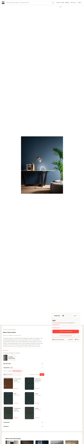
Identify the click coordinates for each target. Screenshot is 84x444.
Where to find (57, 327)
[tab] (4, 371)
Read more (5, 350)
